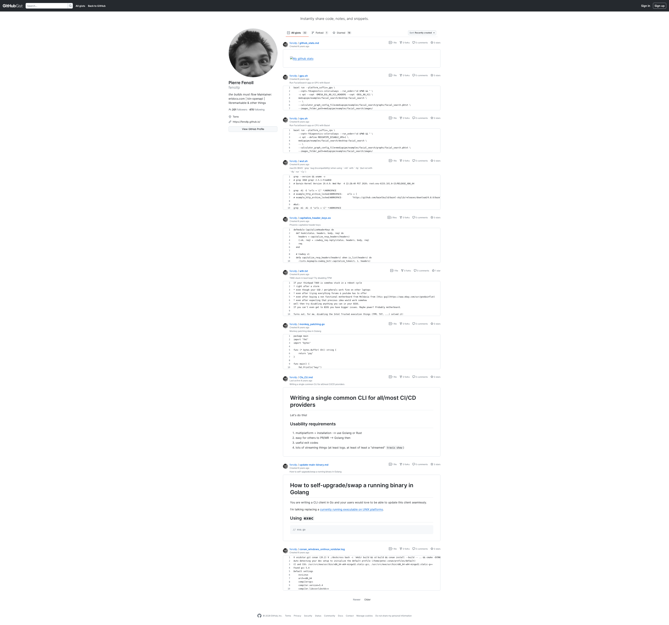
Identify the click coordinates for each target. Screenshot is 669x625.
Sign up (660, 5)
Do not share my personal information (393, 615)
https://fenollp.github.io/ (246, 121)
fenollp (293, 42)
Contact (350, 615)
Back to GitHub (97, 5)
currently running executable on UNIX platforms (351, 509)
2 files (393, 217)
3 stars (436, 464)
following (257, 109)
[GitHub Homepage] (259, 616)
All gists (80, 5)
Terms (288, 615)
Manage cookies (364, 615)
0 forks (406, 42)
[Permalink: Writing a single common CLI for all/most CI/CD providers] (287, 401)
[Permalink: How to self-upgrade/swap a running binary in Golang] (287, 488)
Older (367, 599)
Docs (340, 615)
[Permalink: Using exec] (287, 518)
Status (318, 615)
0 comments (421, 42)
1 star (437, 270)
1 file (394, 42)
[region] (361, 58)
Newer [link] (356, 599)
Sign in (645, 5)
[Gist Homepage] (13, 6)
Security (308, 615)
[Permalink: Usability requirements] (287, 423)
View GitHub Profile (253, 129)
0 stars (436, 42)
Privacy (297, 615)
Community (329, 615)
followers (240, 109)
